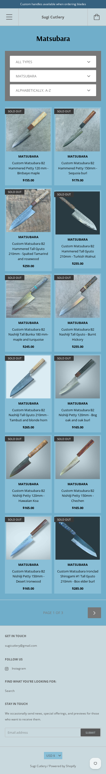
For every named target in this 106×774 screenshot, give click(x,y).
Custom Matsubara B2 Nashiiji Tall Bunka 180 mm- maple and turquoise (28, 334)
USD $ (50, 756)
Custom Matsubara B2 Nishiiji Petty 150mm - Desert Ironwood (28, 576)
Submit (90, 732)
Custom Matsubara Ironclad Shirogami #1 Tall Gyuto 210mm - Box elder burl (77, 576)
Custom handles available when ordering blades (53, 4)
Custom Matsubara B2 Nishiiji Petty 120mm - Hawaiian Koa (28, 495)
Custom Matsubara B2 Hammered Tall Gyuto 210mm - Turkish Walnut (78, 251)
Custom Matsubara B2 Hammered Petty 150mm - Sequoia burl (77, 168)
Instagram (19, 668)
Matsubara (28, 156)
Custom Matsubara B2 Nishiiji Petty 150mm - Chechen (77, 495)
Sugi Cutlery (38, 766)
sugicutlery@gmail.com (21, 645)
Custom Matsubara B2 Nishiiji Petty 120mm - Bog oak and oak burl (78, 415)
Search (10, 691)
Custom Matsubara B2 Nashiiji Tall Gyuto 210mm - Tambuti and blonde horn (28, 415)
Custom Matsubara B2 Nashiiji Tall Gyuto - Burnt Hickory (77, 334)
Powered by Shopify (62, 766)
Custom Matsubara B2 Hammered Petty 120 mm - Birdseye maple (28, 168)
